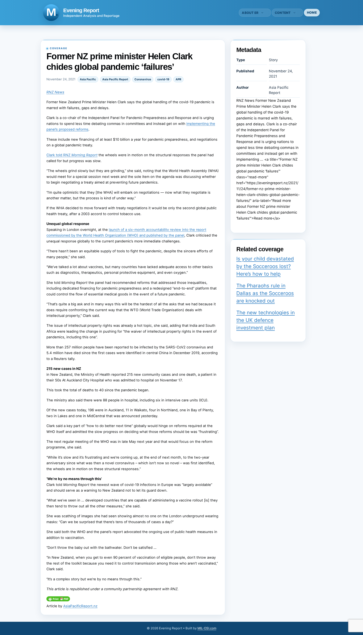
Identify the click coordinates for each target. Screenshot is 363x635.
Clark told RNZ (71, 155)
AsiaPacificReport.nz (80, 606)
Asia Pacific (88, 79)
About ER (250, 13)
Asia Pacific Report (115, 79)
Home (312, 13)
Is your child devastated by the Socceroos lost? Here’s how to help (265, 266)
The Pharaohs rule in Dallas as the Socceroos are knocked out (265, 293)
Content (283, 13)
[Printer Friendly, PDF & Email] (58, 600)
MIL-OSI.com (206, 628)
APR (178, 79)
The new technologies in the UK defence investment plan (265, 320)
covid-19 (163, 79)
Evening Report (81, 10)
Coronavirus (142, 79)
